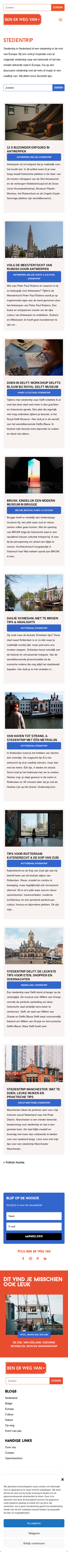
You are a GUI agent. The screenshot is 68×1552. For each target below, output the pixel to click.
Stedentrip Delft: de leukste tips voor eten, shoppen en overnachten (31, 975)
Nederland (27, 985)
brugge (28, 510)
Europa (9, 1408)
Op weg (9, 1425)
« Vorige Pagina (13, 1162)
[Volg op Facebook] (23, 1259)
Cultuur (9, 1414)
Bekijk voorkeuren (34, 1543)
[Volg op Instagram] (30, 1259)
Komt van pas (13, 1430)
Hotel (23, 1335)
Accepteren (34, 1523)
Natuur (9, 1419)
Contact (9, 1452)
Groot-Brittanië (27, 1103)
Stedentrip (45, 157)
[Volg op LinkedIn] (45, 1259)
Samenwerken (13, 1458)
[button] (62, 1479)
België (34, 157)
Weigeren (34, 1533)
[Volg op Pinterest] (38, 1259)
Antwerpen (23, 157)
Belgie (8, 1403)
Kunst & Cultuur (44, 275)
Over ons (10, 1447)
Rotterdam (27, 628)
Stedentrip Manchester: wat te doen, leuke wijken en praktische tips (33, 1093)
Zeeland (44, 1335)
